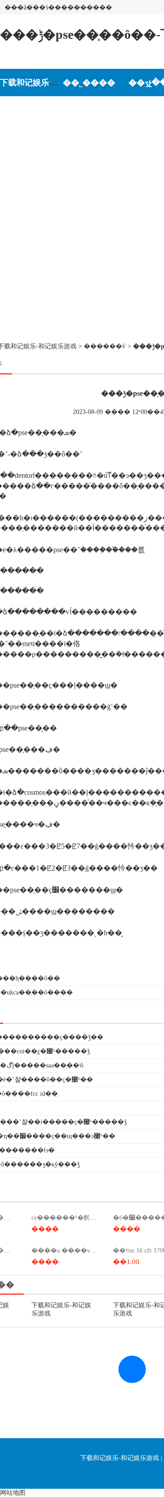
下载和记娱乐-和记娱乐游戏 (50, 82)
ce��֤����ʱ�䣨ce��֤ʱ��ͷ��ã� (90, 1217)
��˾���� (89, 82)
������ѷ (105, 346)
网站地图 (13, 1492)
